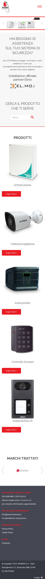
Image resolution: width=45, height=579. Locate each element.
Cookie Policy (7, 532)
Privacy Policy (7, 528)
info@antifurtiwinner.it (11, 514)
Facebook (6, 543)
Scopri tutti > (11, 194)
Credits (37, 577)
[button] (3, 23)
